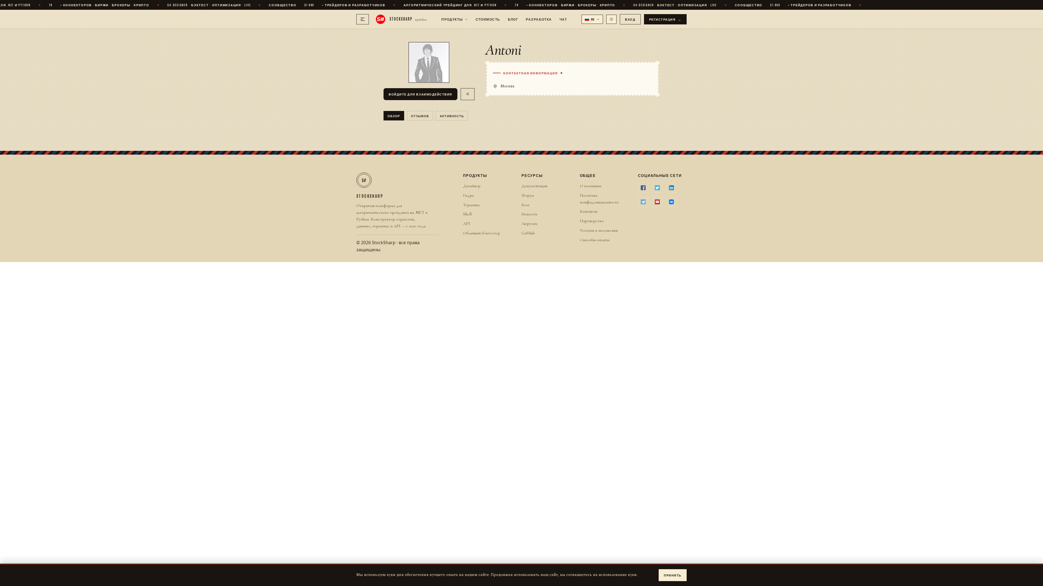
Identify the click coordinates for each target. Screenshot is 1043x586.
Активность (452, 116)
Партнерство (592, 220)
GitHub (528, 233)
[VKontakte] (671, 202)
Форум (528, 195)
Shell (467, 214)
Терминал (471, 204)
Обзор (394, 116)
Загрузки (529, 223)
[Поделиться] (468, 94)
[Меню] (362, 19)
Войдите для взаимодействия (420, 94)
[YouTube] (657, 202)
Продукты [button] (452, 19)
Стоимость (488, 19)
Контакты (588, 211)
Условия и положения (599, 230)
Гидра (468, 195)
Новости (529, 214)
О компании (590, 185)
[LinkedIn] (671, 188)
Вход (630, 19)
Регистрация (665, 19)
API (466, 223)
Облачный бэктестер (481, 233)
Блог (513, 19)
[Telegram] (643, 202)
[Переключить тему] (611, 19)
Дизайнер (471, 185)
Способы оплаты (595, 239)
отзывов (420, 116)
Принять (672, 575)
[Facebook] (643, 188)
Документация (534, 185)
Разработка (539, 19)
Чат (563, 19)
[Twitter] (657, 188)
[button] (592, 19)
